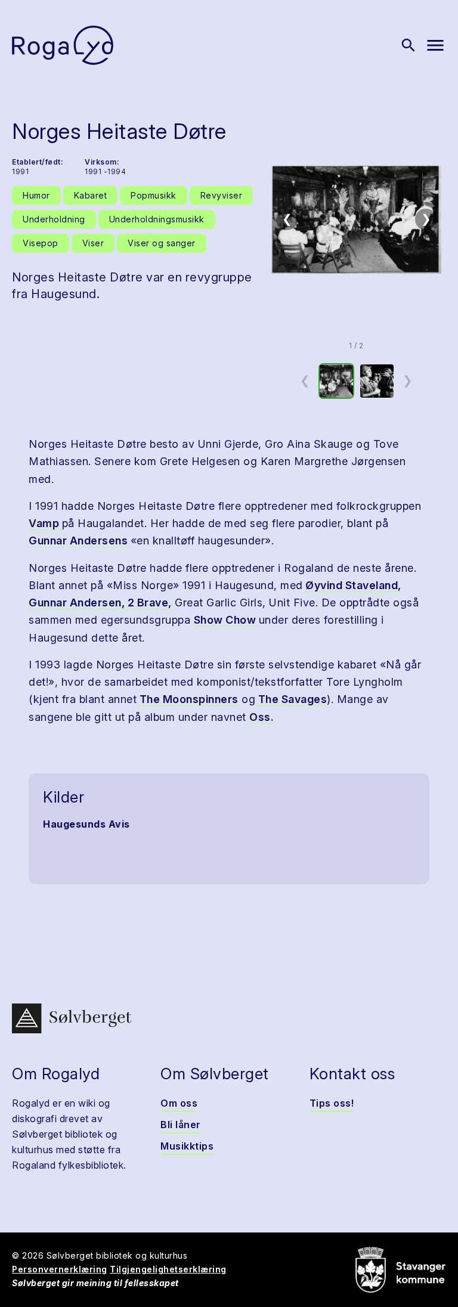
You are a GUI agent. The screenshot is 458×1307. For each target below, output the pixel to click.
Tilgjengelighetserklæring (168, 1269)
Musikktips (186, 1146)
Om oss (178, 1103)
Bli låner (180, 1125)
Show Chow (226, 620)
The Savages (291, 699)
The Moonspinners (188, 699)
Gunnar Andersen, (77, 602)
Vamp (45, 523)
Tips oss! (332, 1103)
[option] (336, 381)
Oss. (261, 717)
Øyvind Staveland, (352, 585)
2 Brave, (148, 602)
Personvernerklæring (59, 1269)
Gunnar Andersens (80, 540)
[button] (356, 219)
